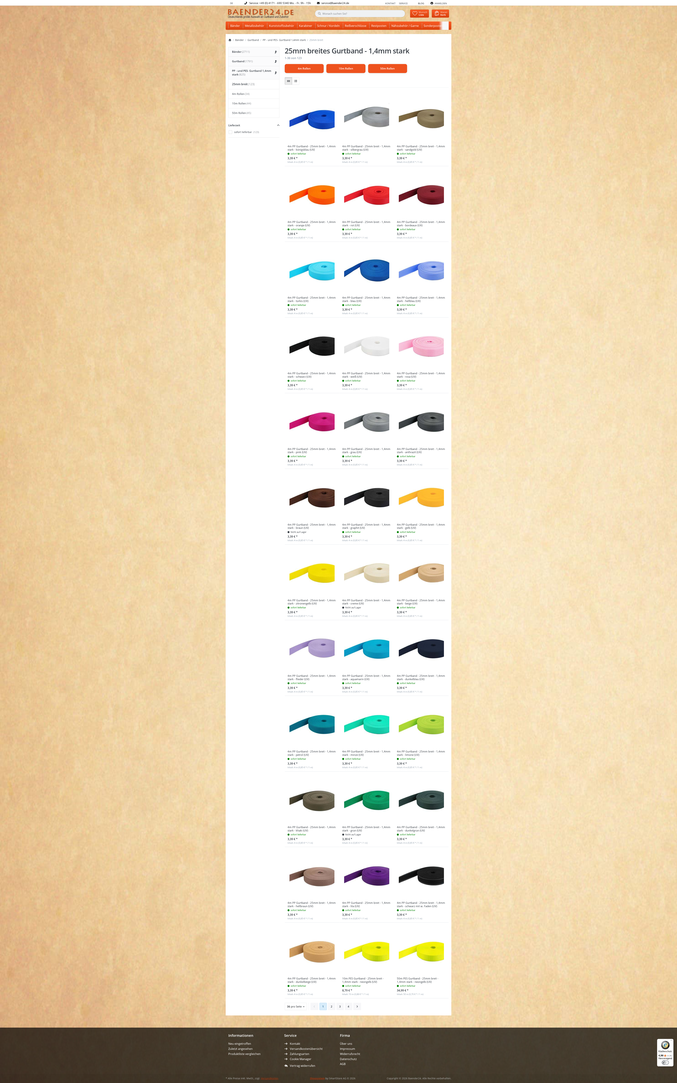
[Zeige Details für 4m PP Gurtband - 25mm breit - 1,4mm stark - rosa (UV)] (421, 344)
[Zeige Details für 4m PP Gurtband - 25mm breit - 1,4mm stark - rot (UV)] (366, 193)
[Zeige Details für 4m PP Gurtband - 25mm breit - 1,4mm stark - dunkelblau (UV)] (421, 647)
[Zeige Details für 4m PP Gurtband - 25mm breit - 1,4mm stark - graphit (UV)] (366, 496)
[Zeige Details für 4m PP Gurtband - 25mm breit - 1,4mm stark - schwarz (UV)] (312, 344)
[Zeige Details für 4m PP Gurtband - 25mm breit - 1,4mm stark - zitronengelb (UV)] (312, 571)
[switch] (665, 1062)
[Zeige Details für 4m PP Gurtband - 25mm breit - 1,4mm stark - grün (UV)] (366, 798)
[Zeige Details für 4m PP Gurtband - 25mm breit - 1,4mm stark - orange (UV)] (312, 193)
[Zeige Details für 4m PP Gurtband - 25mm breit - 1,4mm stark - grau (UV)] (366, 420)
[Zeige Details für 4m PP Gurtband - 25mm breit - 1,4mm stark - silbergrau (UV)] (366, 117)
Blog (421, 3)
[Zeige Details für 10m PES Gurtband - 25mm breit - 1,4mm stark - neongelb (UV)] (366, 950)
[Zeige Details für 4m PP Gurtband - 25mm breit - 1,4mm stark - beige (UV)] (421, 571)
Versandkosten (269, 1078)
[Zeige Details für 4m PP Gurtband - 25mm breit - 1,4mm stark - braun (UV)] (312, 496)
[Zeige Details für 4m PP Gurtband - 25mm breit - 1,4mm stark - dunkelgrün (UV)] (421, 798)
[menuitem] (235, 26)
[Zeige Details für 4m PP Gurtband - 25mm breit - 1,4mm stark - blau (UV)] (366, 269)
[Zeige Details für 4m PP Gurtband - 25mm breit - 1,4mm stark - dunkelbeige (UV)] (312, 950)
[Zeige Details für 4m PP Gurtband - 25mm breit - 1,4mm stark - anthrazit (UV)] (421, 420)
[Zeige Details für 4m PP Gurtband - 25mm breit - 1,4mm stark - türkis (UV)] (312, 269)
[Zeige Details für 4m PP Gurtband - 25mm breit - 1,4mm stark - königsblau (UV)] (312, 117)
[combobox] (360, 13)
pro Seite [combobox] (297, 1006)
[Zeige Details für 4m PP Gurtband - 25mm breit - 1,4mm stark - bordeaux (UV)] (421, 193)
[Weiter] (357, 1006)
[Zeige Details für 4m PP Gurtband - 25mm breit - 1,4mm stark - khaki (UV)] (312, 798)
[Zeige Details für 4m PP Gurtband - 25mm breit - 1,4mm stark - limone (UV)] (421, 723)
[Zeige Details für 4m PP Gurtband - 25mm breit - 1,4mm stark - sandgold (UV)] (421, 117)
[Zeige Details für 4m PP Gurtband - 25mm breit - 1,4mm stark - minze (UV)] (366, 723)
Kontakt (390, 3)
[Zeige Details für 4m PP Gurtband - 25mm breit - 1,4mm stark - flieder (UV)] (312, 647)
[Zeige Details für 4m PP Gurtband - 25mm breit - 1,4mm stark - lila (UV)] (366, 874)
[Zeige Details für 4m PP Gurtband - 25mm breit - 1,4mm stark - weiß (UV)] (366, 344)
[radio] (288, 81)
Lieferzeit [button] (234, 125)
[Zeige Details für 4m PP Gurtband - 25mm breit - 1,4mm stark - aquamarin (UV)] (366, 647)
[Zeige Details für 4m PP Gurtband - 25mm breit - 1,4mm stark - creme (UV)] (366, 571)
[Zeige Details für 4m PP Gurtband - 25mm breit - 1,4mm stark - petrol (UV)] (312, 723)
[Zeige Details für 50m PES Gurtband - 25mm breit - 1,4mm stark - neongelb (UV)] (421, 950)
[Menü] (671, 1041)
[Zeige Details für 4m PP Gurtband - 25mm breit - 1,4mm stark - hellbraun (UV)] (312, 874)
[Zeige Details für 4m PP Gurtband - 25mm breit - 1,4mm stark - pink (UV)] (312, 420)
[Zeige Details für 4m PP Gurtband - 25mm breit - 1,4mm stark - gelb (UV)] (421, 496)
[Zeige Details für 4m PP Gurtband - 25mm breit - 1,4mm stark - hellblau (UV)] (421, 269)
